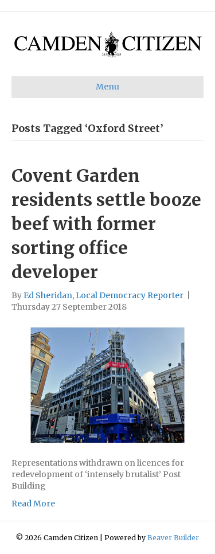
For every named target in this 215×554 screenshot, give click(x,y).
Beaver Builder (173, 537)
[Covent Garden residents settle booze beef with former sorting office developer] (107, 384)
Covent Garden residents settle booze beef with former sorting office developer (106, 224)
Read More (33, 503)
